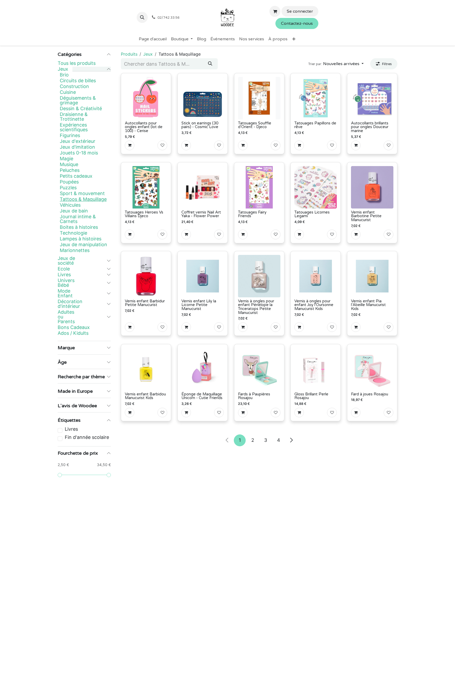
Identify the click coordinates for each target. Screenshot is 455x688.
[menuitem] (153, 39)
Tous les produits (77, 63)
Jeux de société (66, 260)
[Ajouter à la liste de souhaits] (162, 145)
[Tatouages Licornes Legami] (315, 187)
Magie (66, 158)
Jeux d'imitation (77, 147)
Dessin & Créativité (81, 108)
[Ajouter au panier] (129, 145)
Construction (74, 86)
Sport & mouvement (82, 193)
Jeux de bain (74, 211)
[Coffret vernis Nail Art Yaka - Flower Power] (202, 187)
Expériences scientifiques (74, 127)
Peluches (70, 170)
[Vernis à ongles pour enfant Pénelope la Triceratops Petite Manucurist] (259, 276)
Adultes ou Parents (66, 317)
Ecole (64, 269)
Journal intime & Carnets (78, 219)
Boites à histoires (79, 227)
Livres (64, 274)
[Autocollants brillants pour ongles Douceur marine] (372, 98)
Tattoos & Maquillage (83, 199)
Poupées (69, 182)
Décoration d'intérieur (70, 304)
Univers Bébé (66, 283)
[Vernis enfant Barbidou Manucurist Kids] (146, 369)
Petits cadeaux (76, 176)
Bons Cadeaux (74, 327)
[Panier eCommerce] (274, 11)
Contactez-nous (297, 23)
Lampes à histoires (80, 238)
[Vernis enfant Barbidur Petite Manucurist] (146, 276)
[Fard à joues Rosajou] (372, 369)
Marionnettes (75, 250)
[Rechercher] (210, 63)
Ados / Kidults (73, 333)
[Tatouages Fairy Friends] (259, 187)
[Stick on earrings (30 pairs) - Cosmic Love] (202, 98)
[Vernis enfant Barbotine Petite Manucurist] (372, 187)
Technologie (73, 233)
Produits (129, 54)
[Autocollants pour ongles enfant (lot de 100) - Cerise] (146, 98)
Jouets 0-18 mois (79, 153)
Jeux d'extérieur (77, 141)
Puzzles (68, 187)
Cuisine (68, 92)
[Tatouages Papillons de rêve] (315, 98)
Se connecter (300, 11)
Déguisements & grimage (78, 100)
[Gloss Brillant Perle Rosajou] (315, 369)
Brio (64, 74)
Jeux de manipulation (83, 244)
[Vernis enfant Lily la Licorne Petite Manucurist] (202, 276)
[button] (142, 17)
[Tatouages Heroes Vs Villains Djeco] (146, 187)
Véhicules (70, 205)
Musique (69, 164)
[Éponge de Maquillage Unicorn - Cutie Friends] (202, 369)
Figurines (70, 135)
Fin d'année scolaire (87, 437)
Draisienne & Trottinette (74, 117)
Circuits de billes (78, 80)
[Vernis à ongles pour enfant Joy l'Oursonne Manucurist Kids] (315, 276)
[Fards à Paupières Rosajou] (259, 369)
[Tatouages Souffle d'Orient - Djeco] (259, 98)
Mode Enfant (65, 293)
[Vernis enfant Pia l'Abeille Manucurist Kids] (372, 276)
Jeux (63, 69)
